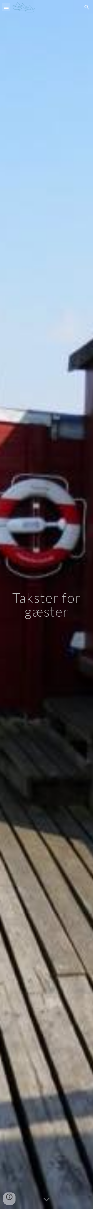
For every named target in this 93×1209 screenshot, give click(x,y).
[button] (6, 7)
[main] (46, 605)
